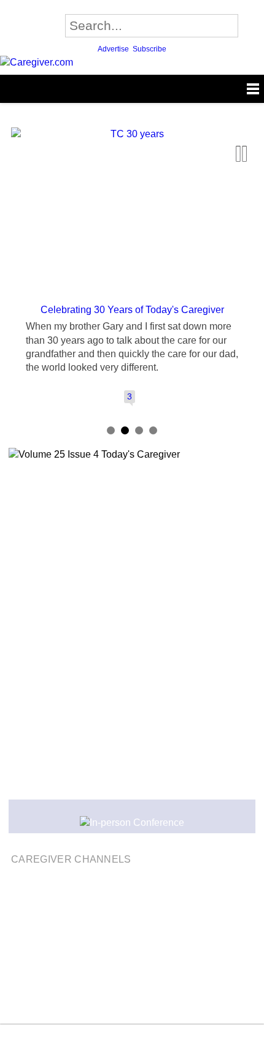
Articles (230, 907)
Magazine (38, 907)
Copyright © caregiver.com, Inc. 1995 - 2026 (101, 946)
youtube (142, 1035)
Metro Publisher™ (145, 999)
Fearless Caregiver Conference (137, 907)
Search (252, 25)
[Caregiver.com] (132, 62)
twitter (121, 1035)
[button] (19, 184)
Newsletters (137, 921)
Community (78, 921)
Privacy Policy (37, 966)
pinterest (163, 1035)
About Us (191, 921)
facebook (100, 1035)
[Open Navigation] (132, 89)
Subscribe (149, 49)
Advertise (113, 49)
